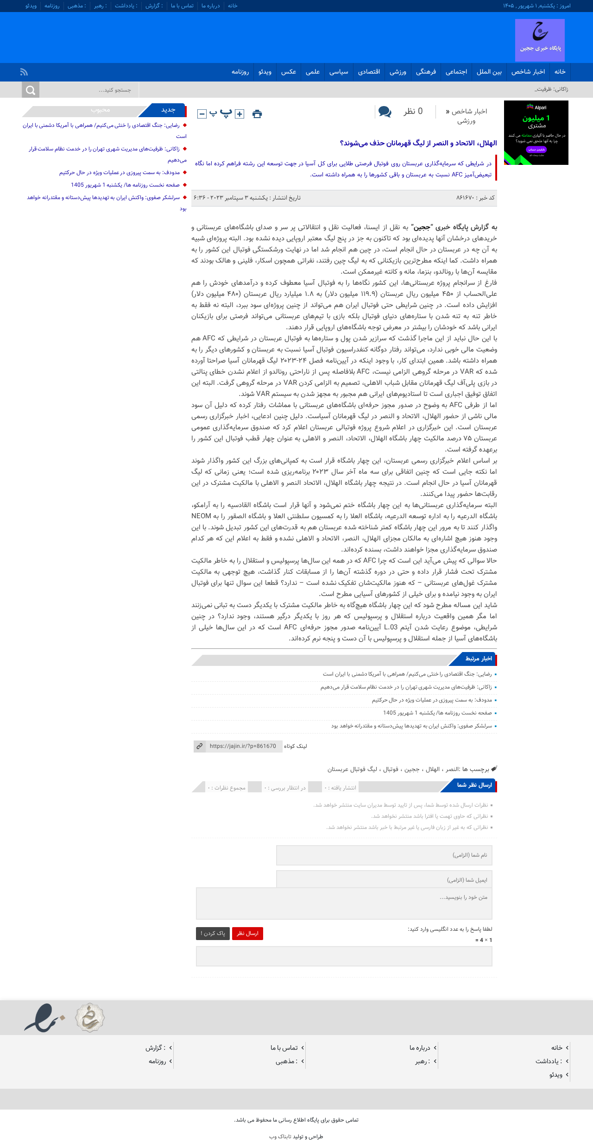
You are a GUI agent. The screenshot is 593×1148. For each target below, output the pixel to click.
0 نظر (413, 112)
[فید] (25, 69)
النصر (452, 769)
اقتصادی (369, 72)
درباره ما (211, 6)
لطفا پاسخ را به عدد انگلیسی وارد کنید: (450, 929)
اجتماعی (456, 72)
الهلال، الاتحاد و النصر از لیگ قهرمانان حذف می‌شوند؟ (418, 144)
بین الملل (489, 72)
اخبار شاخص (528, 72)
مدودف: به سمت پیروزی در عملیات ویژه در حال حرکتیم (432, 700)
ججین (422, 227)
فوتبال (390, 769)
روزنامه (52, 6)
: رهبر (100, 6)
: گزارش (154, 6)
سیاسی (338, 72)
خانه (233, 6)
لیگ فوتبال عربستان (352, 769)
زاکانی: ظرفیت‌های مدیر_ (541, 89)
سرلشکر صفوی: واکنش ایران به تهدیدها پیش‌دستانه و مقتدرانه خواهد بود (411, 726)
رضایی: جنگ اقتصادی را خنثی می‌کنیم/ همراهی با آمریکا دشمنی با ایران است (407, 674)
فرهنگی (426, 72)
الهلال (433, 769)
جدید (168, 110)
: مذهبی (77, 6)
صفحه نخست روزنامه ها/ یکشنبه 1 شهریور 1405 (437, 713)
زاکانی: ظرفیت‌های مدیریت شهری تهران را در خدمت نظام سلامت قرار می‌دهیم (406, 687)
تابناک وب (280, 1137)
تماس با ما (182, 6)
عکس (288, 72)
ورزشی (398, 72)
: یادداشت (126, 6)
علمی (313, 72)
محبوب (100, 110)
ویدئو (31, 6)
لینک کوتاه (295, 746)
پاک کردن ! (213, 933)
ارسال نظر (248, 933)
